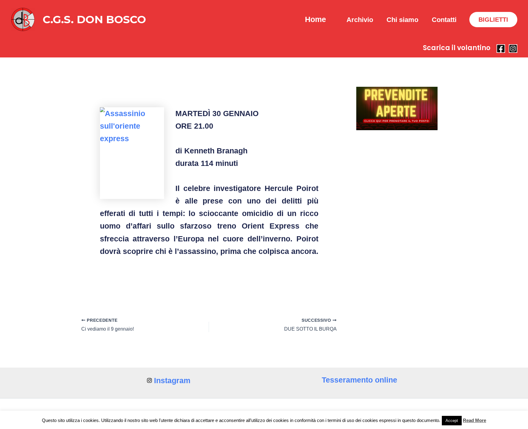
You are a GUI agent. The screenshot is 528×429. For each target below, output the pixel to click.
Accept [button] (452, 420)
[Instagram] (513, 48)
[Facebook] (501, 48)
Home (315, 19)
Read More (474, 420)
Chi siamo (402, 20)
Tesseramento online (359, 380)
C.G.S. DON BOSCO (94, 19)
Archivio (359, 20)
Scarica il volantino (456, 48)
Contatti (444, 20)
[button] (493, 19)
